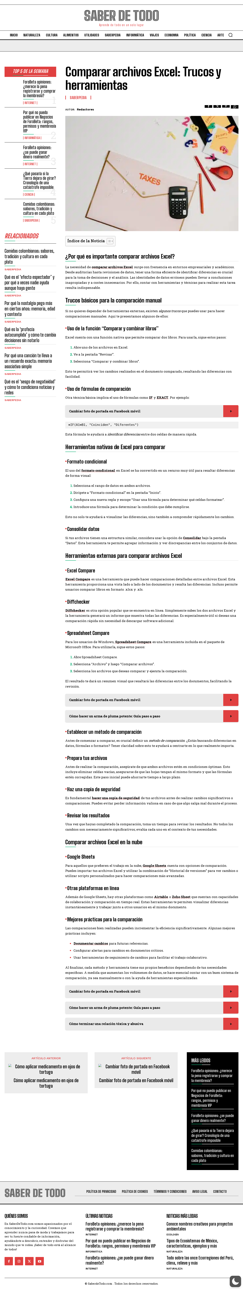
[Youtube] (40, 1261)
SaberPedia (31, 220)
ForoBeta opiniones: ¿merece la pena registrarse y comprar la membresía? (39, 88)
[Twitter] (217, 109)
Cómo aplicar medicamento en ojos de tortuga (46, 1083)
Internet (30, 102)
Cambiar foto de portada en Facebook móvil (136, 1080)
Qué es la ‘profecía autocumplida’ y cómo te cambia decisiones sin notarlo (30, 335)
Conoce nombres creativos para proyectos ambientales (199, 1226)
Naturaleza (174, 1251)
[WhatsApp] (234, 109)
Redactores (85, 109)
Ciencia (28, 194)
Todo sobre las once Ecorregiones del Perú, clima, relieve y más (200, 1260)
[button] (230, 34)
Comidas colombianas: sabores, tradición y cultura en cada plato (39, 209)
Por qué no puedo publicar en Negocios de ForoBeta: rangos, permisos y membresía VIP (39, 121)
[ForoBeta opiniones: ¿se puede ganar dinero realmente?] (12, 152)
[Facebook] (208, 109)
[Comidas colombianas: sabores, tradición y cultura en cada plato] (12, 209)
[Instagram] (19, 1261)
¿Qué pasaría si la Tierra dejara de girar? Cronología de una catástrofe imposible (39, 180)
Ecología (172, 1234)
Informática (32, 137)
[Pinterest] (226, 109)
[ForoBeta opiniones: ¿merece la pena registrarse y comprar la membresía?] (12, 87)
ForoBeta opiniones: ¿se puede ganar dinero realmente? (37, 152)
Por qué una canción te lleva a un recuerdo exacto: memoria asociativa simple (28, 361)
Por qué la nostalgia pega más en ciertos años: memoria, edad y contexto (30, 308)
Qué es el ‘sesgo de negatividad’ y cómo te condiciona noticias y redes (30, 387)
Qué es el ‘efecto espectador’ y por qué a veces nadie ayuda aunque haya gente (29, 282)
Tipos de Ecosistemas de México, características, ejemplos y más (192, 1243)
